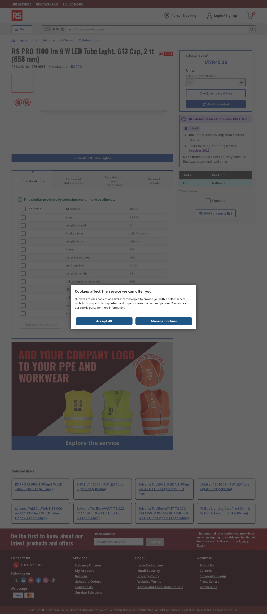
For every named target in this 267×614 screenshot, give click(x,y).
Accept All (104, 321)
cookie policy (88, 307)
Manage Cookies (164, 321)
